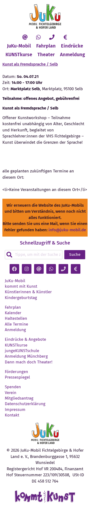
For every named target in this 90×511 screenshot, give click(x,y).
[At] (25, 37)
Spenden (13, 387)
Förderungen (16, 371)
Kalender (13, 313)
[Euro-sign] (65, 37)
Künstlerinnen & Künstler (28, 292)
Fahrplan (46, 46)
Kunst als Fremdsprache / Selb (30, 64)
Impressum (15, 409)
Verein (10, 392)
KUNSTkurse (19, 54)
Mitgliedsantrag (19, 398)
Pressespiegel (17, 377)
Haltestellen (16, 318)
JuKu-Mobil (19, 46)
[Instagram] (26, 269)
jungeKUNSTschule (22, 350)
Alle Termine (16, 324)
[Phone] (52, 37)
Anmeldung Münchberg (26, 356)
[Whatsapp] (38, 37)
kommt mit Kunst (21, 286)
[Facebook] (14, 269)
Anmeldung (72, 54)
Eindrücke (72, 46)
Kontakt (12, 415)
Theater (46, 54)
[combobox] (33, 254)
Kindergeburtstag (21, 297)
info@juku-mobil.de (67, 229)
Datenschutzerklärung (25, 404)
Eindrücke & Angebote (25, 339)
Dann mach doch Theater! (28, 362)
